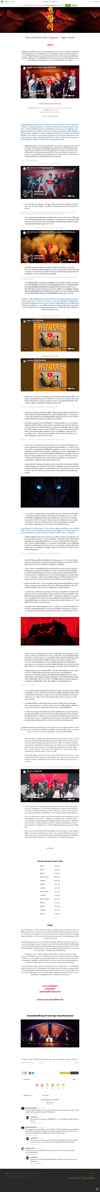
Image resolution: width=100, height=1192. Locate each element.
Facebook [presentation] (45, 1096)
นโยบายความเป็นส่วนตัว (50, 5)
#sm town (45, 1059)
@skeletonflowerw (35, 1140)
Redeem (28, 1173)
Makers (7, 1)
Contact (37, 1173)
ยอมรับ (68, 5)
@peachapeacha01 (35, 1119)
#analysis (62, 1059)
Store (12, 1)
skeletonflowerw (31, 1127)
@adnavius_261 (34, 1159)
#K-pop (54, 1059)
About (32, 1173)
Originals (13, 1173)
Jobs (42, 1173)
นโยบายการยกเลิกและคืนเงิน (88, 1178)
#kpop (50, 1059)
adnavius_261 (30, 1148)
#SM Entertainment (38, 1059)
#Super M (25, 1059)
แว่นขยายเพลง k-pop (47, 1)
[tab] (27, 1095)
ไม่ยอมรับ (74, 5)
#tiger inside (74, 1059)
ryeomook (55, 1)
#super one (68, 1059)
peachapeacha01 (31, 1108)
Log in (51, 1102)
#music (58, 1059)
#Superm (30, 1059)
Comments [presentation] (27, 1095)
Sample (22, 1173)
